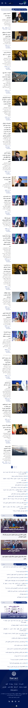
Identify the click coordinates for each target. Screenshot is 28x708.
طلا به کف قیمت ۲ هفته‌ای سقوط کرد (18, 625)
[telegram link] (18, 701)
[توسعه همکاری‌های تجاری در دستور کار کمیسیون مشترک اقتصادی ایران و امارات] (19, 108)
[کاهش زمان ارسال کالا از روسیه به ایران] (19, 185)
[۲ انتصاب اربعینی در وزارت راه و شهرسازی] (19, 21)
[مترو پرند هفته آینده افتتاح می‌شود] (19, 224)
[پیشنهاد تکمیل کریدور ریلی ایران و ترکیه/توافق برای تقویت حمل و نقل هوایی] (19, 163)
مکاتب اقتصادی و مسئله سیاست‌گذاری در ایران (16, 577)
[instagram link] (12, 701)
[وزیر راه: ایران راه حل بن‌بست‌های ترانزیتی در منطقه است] (19, 342)
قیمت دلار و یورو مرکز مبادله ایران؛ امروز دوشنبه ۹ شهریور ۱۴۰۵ (15, 621)
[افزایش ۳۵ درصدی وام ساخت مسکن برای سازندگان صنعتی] (19, 434)
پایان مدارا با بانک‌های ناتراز (20, 485)
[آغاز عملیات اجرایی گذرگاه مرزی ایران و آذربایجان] (19, 320)
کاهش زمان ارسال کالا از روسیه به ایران (7, 179)
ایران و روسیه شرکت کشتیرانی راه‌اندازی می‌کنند (7, 448)
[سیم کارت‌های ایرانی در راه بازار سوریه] (19, 391)
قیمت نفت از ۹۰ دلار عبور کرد (20, 656)
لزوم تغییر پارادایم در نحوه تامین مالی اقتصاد (17, 591)
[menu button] (2, 3)
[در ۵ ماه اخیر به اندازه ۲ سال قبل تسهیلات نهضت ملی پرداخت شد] (19, 277)
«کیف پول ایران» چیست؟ (21, 571)
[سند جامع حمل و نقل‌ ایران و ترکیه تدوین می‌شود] (19, 205)
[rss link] (9, 701)
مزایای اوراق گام (23, 594)
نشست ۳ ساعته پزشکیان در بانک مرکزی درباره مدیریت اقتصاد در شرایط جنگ (14, 490)
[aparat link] (15, 701)
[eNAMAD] (14, 706)
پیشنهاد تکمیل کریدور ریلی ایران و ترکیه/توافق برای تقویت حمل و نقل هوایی (7, 157)
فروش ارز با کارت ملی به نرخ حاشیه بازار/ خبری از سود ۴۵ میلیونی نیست (14, 473)
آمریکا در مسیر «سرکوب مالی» (20, 645)
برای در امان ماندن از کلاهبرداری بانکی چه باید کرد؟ (15, 588)
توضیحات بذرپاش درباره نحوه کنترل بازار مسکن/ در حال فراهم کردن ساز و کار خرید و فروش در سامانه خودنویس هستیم (7, 130)
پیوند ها (11, 684)
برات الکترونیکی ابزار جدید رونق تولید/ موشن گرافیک (15, 580)
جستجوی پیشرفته (14, 690)
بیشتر (3, 515)
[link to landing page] (19, 3)
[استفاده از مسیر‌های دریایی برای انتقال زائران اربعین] (19, 40)
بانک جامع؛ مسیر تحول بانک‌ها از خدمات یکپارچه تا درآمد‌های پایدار (15, 634)
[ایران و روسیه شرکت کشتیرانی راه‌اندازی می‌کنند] (19, 454)
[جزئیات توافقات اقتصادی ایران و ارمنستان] (19, 301)
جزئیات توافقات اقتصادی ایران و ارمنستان (7, 295)
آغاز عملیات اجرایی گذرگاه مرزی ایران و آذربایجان (6, 315)
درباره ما (16, 684)
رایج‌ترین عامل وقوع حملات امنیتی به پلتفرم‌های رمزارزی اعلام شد (15, 629)
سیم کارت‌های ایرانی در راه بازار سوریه (7, 385)
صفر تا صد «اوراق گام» (21, 597)
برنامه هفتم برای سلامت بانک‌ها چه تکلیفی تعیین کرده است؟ (14, 503)
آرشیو (7, 684)
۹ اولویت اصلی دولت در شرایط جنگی (18, 487)
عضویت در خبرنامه (23, 687)
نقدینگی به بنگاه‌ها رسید (21, 482)
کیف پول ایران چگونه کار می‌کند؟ (19, 511)
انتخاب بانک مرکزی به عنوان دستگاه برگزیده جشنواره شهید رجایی (14, 479)
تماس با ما (21, 684)
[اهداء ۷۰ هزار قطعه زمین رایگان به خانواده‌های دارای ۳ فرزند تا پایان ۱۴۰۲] (19, 413)
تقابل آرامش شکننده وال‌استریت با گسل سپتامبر (16, 649)
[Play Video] (14, 525)
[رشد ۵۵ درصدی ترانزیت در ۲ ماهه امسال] (19, 60)
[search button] (5, 3)
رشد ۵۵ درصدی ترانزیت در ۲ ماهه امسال (7, 54)
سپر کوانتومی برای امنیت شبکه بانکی (18, 494)
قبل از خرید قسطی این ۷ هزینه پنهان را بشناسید (16, 574)
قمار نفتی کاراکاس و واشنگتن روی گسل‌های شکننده (16, 652)
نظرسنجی (4, 687)
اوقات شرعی (10, 687)
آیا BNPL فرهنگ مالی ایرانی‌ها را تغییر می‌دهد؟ (16, 666)
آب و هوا (16, 687)
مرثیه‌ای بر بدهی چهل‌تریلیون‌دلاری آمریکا (18, 663)
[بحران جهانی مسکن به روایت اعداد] (14, 612)
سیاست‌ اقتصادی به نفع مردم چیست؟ (18, 659)
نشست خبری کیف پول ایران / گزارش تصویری (17, 496)
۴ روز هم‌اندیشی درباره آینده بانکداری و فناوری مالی (15, 641)
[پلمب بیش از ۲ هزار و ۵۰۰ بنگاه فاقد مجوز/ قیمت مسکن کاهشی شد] (19, 367)
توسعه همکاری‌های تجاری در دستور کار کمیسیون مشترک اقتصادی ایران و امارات (6, 102)
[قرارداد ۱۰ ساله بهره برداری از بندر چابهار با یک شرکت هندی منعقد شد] (19, 83)
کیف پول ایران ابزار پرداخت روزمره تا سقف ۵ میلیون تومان (14, 499)
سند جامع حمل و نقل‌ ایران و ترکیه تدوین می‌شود (7, 198)
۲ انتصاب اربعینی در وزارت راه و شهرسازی (7, 15)
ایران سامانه (11, 697)
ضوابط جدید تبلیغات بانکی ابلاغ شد (19, 638)
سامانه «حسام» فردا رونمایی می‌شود (19, 476)
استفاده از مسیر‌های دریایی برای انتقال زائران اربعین (6, 34)
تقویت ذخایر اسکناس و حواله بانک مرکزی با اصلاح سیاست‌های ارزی (14, 507)
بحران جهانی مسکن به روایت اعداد (18, 616)
